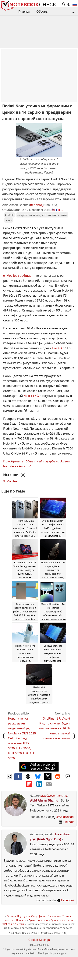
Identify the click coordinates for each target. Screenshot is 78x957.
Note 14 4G (31, 395)
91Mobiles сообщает (18, 275)
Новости (21, 920)
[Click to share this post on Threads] (28, 776)
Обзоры (42, 11)
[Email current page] (48, 784)
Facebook (67, 900)
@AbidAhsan (64, 817)
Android (9, 215)
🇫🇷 (58, 210)
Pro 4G (57, 348)
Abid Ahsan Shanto (44, 800)
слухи (8, 220)
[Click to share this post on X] (47, 776)
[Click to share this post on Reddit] (57, 776)
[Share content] (9, 776)
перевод (36, 205)
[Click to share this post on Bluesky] (37, 776)
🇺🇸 (53, 210)
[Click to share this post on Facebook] (18, 776)
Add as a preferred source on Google (42, 766)
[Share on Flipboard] (29, 783)
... (73, 11)
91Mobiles (10, 481)
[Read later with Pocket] (67, 776)
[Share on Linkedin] (39, 783)
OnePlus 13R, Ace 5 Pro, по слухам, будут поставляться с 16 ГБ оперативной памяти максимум (54, 728)
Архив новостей (38, 920)
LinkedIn (68, 822)
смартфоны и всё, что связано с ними (42, 215)
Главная (24, 11)
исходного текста (53, 795)
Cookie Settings (39, 939)
